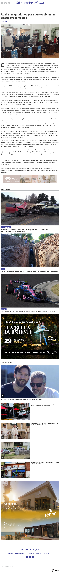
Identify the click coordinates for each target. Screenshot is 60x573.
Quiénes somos (30, 553)
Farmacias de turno (20, 553)
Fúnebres (10, 553)
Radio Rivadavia (46, 553)
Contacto (38, 553)
